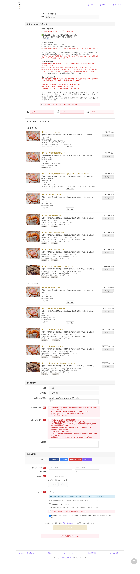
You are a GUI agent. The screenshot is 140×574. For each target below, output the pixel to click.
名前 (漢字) (43, 471)
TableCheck (87, 459)
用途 (44, 388)
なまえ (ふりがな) (38, 467)
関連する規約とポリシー (70, 523)
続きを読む (70, 146)
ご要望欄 (43, 442)
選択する (108, 135)
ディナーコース (45, 121)
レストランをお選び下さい (49, 14)
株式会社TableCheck (68, 558)
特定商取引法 (92, 553)
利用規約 (49, 553)
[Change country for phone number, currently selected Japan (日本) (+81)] (51, 476)
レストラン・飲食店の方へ (27, 553)
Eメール (41, 492)
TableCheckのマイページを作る (60, 504)
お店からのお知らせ (47, 29)
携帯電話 (41, 476)
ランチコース (31, 121)
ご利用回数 (42, 393)
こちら (49, 39)
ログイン (43, 459)
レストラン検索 (113, 553)
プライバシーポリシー (70, 553)
